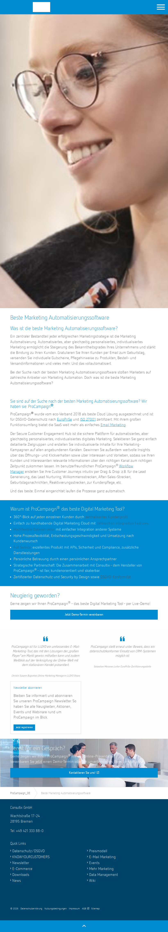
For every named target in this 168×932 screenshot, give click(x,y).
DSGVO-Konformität (115, 577)
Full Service (22, 547)
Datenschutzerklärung (31, 909)
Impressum (74, 909)
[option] (84, 200)
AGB (84, 909)
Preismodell (98, 851)
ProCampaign (31, 7)
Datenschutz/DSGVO (28, 851)
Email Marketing (113, 425)
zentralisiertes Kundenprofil (106, 517)
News (16, 881)
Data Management (103, 875)
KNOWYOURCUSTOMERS (31, 857)
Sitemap (95, 909)
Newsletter (20, 863)
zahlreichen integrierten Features (122, 523)
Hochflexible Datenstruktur (34, 529)
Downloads (20, 875)
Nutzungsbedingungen (55, 909)
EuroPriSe (64, 419)
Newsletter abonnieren (28, 688)
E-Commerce (22, 869)
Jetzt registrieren (24, 727)
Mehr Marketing (101, 869)
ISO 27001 (88, 419)
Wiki (92, 881)
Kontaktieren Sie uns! (82, 772)
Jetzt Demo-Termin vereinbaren (84, 614)
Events (94, 863)
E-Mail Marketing (102, 857)
